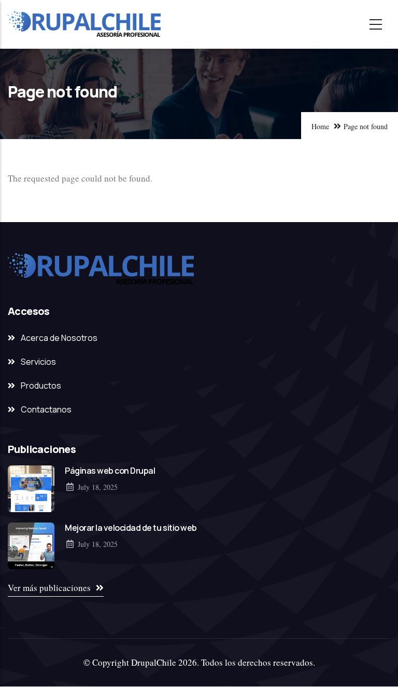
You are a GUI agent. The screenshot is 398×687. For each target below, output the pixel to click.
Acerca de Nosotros (59, 338)
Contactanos (46, 409)
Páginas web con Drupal (110, 470)
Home (320, 126)
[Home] (84, 24)
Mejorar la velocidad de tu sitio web (131, 527)
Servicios (38, 361)
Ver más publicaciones (49, 588)
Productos (41, 385)
